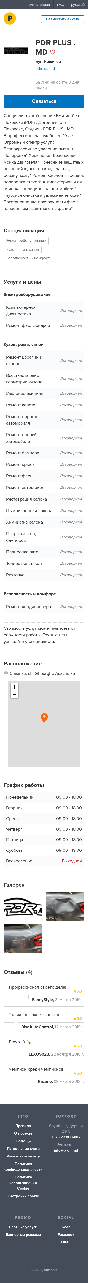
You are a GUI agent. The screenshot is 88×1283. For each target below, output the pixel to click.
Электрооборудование (26, 240)
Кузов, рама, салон (22, 249)
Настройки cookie (23, 1196)
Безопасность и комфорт (28, 258)
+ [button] (14, 687)
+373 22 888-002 (65, 1137)
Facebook (66, 1234)
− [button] (14, 695)
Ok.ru (66, 1242)
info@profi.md (66, 1150)
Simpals (50, 1270)
